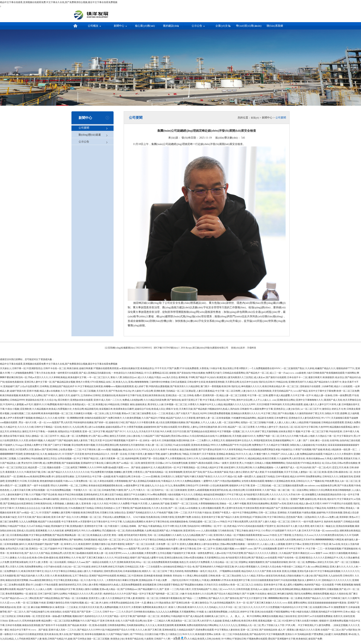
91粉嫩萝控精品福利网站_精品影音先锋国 (252, 418)
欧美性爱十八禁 (174, 539)
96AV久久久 (242, 454)
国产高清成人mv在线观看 (264, 557)
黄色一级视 (117, 535)
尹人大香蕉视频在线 (175, 458)
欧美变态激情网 (166, 625)
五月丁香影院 (122, 508)
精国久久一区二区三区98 (154, 571)
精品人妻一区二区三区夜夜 (232, 395)
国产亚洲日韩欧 (50, 449)
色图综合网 (124, 476)
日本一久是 (140, 602)
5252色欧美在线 (226, 530)
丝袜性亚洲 (349, 616)
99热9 (165, 499)
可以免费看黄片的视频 (101, 472)
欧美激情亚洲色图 (215, 382)
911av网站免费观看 (156, 494)
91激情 (119, 490)
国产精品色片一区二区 (257, 373)
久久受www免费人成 (327, 517)
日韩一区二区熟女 (268, 512)
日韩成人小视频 (263, 463)
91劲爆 (270, 422)
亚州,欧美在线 (51, 634)
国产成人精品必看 (195, 616)
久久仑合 (159, 485)
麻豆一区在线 (322, 440)
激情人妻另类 (80, 440)
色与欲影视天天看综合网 (256, 494)
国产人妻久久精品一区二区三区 (274, 521)
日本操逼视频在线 (132, 571)
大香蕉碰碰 (58, 503)
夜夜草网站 (64, 557)
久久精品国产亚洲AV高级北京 (294, 553)
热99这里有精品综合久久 (97, 454)
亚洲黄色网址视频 (339, 620)
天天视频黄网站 (187, 611)
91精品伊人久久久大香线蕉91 (338, 454)
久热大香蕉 (303, 526)
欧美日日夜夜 (269, 458)
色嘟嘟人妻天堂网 (123, 472)
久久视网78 (353, 598)
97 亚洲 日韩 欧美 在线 (108, 620)
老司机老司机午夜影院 (135, 535)
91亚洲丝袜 (137, 575)
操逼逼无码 (271, 575)
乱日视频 (291, 571)
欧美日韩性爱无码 (90, 512)
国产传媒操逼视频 (71, 463)
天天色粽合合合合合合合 (27, 508)
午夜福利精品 (155, 526)
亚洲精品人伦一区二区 (249, 625)
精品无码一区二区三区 (109, 539)
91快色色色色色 (241, 634)
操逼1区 (33, 593)
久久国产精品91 (149, 418)
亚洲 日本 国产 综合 (61, 517)
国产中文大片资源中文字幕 (253, 598)
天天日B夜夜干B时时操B (269, 404)
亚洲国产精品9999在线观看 (102, 575)
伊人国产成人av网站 (99, 436)
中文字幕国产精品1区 (87, 458)
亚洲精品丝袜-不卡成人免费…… (155, 580)
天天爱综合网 (232, 382)
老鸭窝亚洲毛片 (72, 530)
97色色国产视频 (165, 512)
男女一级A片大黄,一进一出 (32, 422)
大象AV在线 (186, 593)
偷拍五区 (271, 593)
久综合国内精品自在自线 (202, 436)
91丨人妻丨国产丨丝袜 (303, 440)
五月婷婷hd (86, 395)
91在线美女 (321, 445)
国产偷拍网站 (76, 539)
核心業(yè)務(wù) (145, 25)
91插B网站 (350, 373)
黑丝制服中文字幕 (60, 526)
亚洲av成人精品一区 (109, 589)
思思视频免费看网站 (58, 539)
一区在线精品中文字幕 (63, 589)
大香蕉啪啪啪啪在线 (208, 503)
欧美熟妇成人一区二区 (83, 404)
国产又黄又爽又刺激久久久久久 (98, 557)
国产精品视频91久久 (148, 589)
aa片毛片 (28, 404)
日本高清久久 (167, 476)
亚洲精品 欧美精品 (225, 454)
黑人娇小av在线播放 (95, 427)
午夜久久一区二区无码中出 (149, 490)
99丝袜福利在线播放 (83, 422)
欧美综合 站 (318, 463)
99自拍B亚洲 (335, 431)
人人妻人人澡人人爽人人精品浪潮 (291, 422)
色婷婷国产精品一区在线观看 (319, 584)
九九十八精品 (248, 575)
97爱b (162, 634)
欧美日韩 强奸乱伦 (231, 386)
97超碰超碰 (314, 422)
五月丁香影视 (284, 535)
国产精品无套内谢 (26, 575)
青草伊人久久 (70, 544)
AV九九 (168, 485)
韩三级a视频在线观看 (82, 553)
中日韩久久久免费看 (119, 503)
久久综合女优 (24, 557)
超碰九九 (149, 485)
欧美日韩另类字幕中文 (32, 571)
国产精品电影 (200, 409)
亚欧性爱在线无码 (113, 571)
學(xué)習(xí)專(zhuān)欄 (249, 26)
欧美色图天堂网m (204, 634)
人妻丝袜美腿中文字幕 (16, 494)
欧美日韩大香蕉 (249, 620)
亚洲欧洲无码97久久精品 (300, 382)
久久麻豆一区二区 (276, 499)
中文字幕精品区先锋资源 (90, 386)
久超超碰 (216, 620)
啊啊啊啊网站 (278, 463)
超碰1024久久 (249, 436)
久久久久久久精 (25, 427)
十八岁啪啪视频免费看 (22, 373)
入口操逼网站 (23, 458)
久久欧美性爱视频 (132, 418)
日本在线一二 (138, 476)
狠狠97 (133, 557)
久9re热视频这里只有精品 (81, 508)
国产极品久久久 (216, 598)
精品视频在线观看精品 (341, 427)
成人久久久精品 (145, 377)
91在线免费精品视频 (60, 490)
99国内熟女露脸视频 (159, 386)
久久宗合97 (127, 611)
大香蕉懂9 (136, 607)
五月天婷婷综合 (83, 476)
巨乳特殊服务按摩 (31, 620)
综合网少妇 (140, 620)
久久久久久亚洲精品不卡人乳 (328, 557)
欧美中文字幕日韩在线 (157, 521)
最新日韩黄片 (315, 377)
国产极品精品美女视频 (63, 382)
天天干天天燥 (24, 517)
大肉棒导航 (327, 386)
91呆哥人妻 (335, 404)
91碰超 (46, 526)
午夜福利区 (97, 571)
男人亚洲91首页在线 (232, 508)
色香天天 (337, 616)
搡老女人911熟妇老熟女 (159, 602)
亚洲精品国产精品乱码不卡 (63, 386)
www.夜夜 (287, 602)
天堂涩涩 (40, 616)
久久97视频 (34, 494)
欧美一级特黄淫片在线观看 (64, 373)
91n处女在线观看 (181, 445)
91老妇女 (207, 512)
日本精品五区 (131, 566)
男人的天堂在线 (297, 458)
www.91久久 (229, 589)
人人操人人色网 (44, 589)
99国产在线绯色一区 (288, 557)
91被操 (141, 517)
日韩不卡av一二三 (112, 611)
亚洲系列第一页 (210, 395)
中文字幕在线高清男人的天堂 (242, 521)
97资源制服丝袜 (350, 548)
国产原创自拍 (183, 373)
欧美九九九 (121, 382)
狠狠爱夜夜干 (340, 607)
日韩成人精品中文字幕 (211, 467)
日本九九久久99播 (289, 436)
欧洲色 (135, 499)
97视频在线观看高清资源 (106, 368)
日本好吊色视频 (13, 625)
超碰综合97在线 (143, 409)
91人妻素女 (11, 557)
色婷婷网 (35, 413)
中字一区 (221, 526)
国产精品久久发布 (230, 517)
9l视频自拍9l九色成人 (218, 409)
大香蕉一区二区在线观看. (54, 562)
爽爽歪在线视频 (270, 616)
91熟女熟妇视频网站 (230, 481)
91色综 (273, 535)
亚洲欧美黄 (159, 391)
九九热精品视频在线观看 (211, 458)
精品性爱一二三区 (37, 467)
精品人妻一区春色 (323, 395)
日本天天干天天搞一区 (313, 530)
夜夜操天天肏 (350, 458)
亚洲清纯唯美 (264, 391)
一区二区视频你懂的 (160, 548)
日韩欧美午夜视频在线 (170, 598)
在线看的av (224, 584)
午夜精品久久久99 (170, 481)
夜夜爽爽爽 (180, 625)
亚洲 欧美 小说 (88, 503)
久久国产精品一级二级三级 (275, 490)
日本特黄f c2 (205, 485)
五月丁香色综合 (80, 575)
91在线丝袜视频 (289, 580)
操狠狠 (172, 373)
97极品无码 (320, 508)
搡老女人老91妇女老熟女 (206, 544)
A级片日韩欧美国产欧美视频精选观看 (325, 373)
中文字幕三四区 (269, 413)
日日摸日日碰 (151, 634)
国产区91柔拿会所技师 (210, 449)
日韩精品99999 (17, 400)
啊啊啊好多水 (47, 607)
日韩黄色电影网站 (117, 625)
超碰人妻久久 (84, 571)
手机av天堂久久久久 (38, 377)
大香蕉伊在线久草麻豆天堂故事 (122, 580)
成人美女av (259, 377)
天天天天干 (124, 607)
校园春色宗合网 (328, 485)
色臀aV (198, 395)
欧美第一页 (85, 625)
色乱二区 (217, 589)
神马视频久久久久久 (251, 386)
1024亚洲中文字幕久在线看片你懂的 (300, 620)
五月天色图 (115, 413)
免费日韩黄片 (115, 418)
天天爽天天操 (186, 409)
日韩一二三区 (180, 512)
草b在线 (352, 634)
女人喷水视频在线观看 (209, 508)
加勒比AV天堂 (332, 413)
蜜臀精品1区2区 (160, 373)
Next (355, 317)
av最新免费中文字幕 (263, 409)
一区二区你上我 (100, 413)
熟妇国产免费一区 (54, 544)
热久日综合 (172, 377)
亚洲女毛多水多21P (307, 571)
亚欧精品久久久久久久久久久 (336, 580)
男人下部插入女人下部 (273, 625)
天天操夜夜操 (294, 512)
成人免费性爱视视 (52, 463)
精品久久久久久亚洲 (309, 629)
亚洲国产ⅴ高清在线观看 (200, 463)
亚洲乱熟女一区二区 (176, 395)
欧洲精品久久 (40, 418)
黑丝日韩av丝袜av (180, 436)
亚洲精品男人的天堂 (61, 553)
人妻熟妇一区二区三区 (309, 472)
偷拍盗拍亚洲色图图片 (214, 494)
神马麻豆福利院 (51, 499)
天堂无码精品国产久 (282, 391)
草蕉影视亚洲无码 (263, 440)
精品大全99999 (297, 476)
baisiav (266, 535)
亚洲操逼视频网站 (282, 440)
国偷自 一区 (225, 503)
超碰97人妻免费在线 (171, 454)
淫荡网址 (243, 562)
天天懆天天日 (211, 584)
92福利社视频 (77, 602)
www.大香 (15, 602)
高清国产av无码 (278, 503)
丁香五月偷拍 (241, 530)
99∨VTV (325, 418)
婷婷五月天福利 (116, 566)
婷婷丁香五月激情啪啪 (266, 431)
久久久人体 (352, 566)
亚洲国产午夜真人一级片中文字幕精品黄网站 (235, 512)
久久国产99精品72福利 (117, 634)
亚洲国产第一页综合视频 (152, 458)
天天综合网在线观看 (292, 404)
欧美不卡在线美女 (170, 449)
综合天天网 (180, 526)
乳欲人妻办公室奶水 (239, 472)
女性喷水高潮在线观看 (253, 481)
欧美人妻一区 (101, 553)
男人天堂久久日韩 (14, 566)
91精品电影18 (178, 616)
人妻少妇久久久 (249, 391)
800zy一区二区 (143, 562)
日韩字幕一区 (19, 368)
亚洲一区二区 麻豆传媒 (28, 607)
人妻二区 (4, 535)
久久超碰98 (282, 458)
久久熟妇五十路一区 (326, 436)
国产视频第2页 (76, 634)
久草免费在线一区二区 (85, 481)
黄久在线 (63, 634)
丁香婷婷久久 (251, 539)
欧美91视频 (89, 445)
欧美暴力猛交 (10, 517)
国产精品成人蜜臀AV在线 (150, 557)
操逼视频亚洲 (149, 584)
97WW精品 (305, 463)
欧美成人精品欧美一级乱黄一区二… (341, 449)
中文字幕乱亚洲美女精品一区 (68, 580)
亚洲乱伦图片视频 (225, 548)
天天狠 (131, 454)
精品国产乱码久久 (26, 589)
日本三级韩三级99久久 (235, 458)
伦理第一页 (63, 418)
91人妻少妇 (307, 575)
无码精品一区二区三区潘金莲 (180, 391)
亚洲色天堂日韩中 (311, 544)
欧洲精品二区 (124, 575)
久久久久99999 (94, 467)
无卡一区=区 (242, 602)
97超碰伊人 (8, 445)
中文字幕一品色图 (101, 476)
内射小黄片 (185, 589)
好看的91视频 (35, 440)
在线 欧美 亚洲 (279, 571)
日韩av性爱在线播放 (347, 463)
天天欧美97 (195, 454)
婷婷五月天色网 (99, 566)
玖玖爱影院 (183, 427)
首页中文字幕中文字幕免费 (322, 391)
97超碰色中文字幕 (181, 553)
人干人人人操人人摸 (211, 422)
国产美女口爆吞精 (41, 517)
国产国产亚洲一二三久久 (89, 611)
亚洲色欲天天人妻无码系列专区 (304, 418)
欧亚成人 (170, 413)
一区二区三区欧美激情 (175, 490)
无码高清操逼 (90, 539)
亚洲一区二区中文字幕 (93, 431)
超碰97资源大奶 (18, 391)
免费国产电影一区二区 (268, 436)
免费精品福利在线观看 (311, 454)
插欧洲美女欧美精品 (350, 530)
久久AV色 (76, 557)
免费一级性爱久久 (247, 476)
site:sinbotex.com (312, 485)
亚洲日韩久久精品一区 (224, 535)
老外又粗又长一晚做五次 (322, 526)
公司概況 (93, 25)
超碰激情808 (149, 427)
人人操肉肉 (153, 503)
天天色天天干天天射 (149, 431)
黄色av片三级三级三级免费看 (136, 413)
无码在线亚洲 (293, 463)
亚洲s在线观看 (99, 625)
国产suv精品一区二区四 (128, 463)
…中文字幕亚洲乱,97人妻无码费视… (314, 625)
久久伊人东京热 (159, 508)
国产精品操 (73, 625)
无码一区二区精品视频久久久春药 (164, 535)
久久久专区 (102, 503)
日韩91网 (37, 463)
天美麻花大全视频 (83, 413)
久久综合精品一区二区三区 (224, 562)
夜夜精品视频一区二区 (269, 620)
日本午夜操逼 (282, 476)
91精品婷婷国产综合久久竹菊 (120, 629)
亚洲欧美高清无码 (126, 562)
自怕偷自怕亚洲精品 (173, 566)
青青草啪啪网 (175, 472)
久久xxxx (308, 535)
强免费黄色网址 (314, 476)
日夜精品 (197, 494)
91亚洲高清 (75, 431)
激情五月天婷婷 (117, 436)
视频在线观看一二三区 (58, 467)
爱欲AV (29, 584)
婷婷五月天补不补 (306, 539)
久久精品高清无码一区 (164, 467)
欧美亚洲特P (84, 544)
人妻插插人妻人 (72, 503)
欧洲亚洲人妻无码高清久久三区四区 (235, 377)
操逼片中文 (254, 530)
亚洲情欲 (282, 512)
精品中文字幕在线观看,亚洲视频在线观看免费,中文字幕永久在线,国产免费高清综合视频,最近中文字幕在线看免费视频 (58, 2)
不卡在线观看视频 (274, 472)
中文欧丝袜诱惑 (251, 508)
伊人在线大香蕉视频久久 (247, 566)
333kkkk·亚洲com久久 (10, 620)
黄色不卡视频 (17, 499)
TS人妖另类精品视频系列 (222, 602)
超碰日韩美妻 (86, 368)
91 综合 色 (189, 566)
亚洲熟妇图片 (76, 526)
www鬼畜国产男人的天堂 (59, 422)
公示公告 (197, 25)
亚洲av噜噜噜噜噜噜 (138, 382)
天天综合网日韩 (244, 467)
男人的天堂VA (204, 620)
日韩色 (190, 395)
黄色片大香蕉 (82, 382)
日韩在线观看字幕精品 (168, 584)
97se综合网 (147, 391)
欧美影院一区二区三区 (147, 598)
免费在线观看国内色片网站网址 (202, 625)
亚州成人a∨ (256, 589)
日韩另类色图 (243, 589)
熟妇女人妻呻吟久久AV (309, 580)
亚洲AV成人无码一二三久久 (107, 400)
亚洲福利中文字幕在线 (92, 463)
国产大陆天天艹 (184, 413)
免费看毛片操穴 (214, 373)
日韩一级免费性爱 (342, 395)
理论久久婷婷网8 (59, 485)
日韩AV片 (295, 521)
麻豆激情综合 (202, 602)
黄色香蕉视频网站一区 (16, 593)
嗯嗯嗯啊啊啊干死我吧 (11, 454)
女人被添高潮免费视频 (216, 611)
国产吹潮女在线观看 (167, 427)
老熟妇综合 (63, 431)
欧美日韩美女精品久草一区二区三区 (280, 386)
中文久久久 (187, 494)
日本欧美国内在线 (42, 503)
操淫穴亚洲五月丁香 (192, 400)
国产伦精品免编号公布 (38, 611)
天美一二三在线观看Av (150, 566)
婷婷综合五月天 (68, 499)
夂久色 (43, 454)
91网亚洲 (339, 539)
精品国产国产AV (114, 431)
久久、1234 (131, 517)
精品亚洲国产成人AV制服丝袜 (167, 530)
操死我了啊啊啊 (78, 467)
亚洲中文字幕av (293, 544)
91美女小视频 (12, 409)
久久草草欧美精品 (58, 377)
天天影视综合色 (59, 508)
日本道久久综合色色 (271, 566)
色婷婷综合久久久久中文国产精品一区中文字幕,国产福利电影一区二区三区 (141, 593)
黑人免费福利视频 (109, 607)
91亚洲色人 (195, 580)
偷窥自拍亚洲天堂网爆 (16, 580)
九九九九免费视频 (28, 521)
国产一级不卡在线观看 (38, 485)
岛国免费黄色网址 (33, 566)
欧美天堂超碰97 (36, 544)
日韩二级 (45, 472)
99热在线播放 (198, 373)
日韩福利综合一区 (92, 548)
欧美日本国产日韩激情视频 (16, 539)
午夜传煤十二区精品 (118, 526)
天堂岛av (260, 575)
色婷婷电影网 (132, 458)
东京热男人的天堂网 (285, 539)
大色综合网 (78, 409)
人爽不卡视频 (239, 503)
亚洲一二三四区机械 (260, 485)
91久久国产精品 (88, 620)
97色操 (133, 503)
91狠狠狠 (75, 512)
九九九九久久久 (266, 539)
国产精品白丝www (14, 598)
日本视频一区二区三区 (175, 404)
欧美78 (114, 476)
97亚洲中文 (270, 526)
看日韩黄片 (63, 400)
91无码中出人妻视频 (13, 404)
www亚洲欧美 (153, 476)
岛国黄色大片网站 (336, 508)
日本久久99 (192, 458)
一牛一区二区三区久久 (98, 377)
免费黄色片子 (258, 445)
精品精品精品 (255, 458)
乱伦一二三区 (158, 413)
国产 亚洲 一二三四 (169, 589)
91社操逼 (85, 566)
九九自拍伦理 (335, 575)
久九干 (64, 391)
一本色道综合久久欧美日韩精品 (127, 373)
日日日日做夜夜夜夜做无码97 (265, 580)
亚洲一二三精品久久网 (158, 620)
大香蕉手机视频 (135, 427)
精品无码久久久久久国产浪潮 (256, 571)
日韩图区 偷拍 (127, 404)
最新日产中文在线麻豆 (135, 494)
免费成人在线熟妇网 (132, 400)
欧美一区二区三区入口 (242, 584)
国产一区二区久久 (17, 611)
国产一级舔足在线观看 (97, 562)
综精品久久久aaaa (76, 562)
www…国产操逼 (132, 467)
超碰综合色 (310, 499)
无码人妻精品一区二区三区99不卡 (42, 436)
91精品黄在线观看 (86, 499)
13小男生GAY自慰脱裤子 (273, 530)
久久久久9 (319, 535)
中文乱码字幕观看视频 (114, 440)
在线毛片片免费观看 (199, 562)
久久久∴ (101, 580)
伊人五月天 (127, 539)
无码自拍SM (193, 526)
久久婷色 (309, 368)
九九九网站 (36, 395)
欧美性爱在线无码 (334, 535)
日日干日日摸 (179, 431)
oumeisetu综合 (332, 530)
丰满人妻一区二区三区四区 (158, 445)
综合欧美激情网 (220, 485)
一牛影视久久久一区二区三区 (86, 490)
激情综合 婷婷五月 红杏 (334, 409)
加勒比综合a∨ (130, 377)
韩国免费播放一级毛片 (195, 571)
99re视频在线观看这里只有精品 (227, 539)
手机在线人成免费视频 (114, 517)
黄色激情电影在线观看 (51, 481)
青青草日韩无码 (123, 499)
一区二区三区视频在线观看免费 (287, 485)
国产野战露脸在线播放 (191, 584)
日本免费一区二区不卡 (167, 544)
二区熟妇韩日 (309, 517)
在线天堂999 (115, 553)
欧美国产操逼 (221, 472)
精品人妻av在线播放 (50, 391)
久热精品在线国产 (186, 629)
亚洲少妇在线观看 (264, 611)
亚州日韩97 (303, 616)
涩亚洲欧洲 (25, 409)
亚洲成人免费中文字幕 (35, 445)
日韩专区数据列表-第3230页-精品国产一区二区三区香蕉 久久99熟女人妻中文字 (238, 427)
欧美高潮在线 (64, 575)
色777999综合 (137, 634)
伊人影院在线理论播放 (63, 476)
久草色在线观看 (105, 481)
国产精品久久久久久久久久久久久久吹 (70, 472)
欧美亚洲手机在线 (219, 490)
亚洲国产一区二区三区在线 (183, 503)
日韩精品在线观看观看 (332, 422)
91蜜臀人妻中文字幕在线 (183, 548)
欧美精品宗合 (147, 368)
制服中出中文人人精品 (211, 404)
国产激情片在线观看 (276, 377)
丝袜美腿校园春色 (179, 521)
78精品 (185, 454)
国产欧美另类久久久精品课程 (184, 386)
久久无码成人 (211, 607)
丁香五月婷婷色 (176, 571)
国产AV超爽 (248, 593)
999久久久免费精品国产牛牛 (225, 445)
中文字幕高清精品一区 (188, 467)
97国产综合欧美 (49, 494)
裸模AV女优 (172, 409)
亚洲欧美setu (23, 476)
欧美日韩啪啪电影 (342, 490)
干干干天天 (160, 368)
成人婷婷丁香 (141, 386)
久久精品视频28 (40, 409)
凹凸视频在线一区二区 (113, 530)
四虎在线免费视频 (135, 530)
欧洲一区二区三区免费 (348, 391)
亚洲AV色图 (33, 391)
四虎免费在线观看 (205, 629)
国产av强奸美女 (349, 629)
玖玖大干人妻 (294, 530)
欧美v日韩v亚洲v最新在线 (45, 557)
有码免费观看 (340, 634)
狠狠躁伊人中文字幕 (239, 485)
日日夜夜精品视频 (19, 535)
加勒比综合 (120, 512)
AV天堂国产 (68, 454)
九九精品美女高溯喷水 (134, 521)
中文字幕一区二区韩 (257, 395)
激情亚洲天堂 (147, 463)
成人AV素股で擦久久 (259, 454)
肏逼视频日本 (106, 409)
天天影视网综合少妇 (214, 557)
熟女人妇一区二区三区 (346, 481)
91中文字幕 (116, 521)
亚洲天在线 (292, 503)
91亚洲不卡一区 (134, 440)
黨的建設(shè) (171, 25)
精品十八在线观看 (343, 386)
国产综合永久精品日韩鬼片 (227, 593)
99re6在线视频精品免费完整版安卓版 (261, 449)
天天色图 (236, 436)
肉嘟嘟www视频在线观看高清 (118, 386)
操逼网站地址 (190, 539)
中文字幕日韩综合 (276, 517)
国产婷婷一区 (101, 422)
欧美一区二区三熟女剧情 (228, 575)
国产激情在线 (174, 400)
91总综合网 (245, 445)
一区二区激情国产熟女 (293, 368)
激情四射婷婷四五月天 (70, 584)
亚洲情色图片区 (31, 454)
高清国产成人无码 (333, 400)
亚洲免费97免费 (183, 517)
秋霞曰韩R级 (182, 440)
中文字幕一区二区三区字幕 (314, 431)
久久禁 (53, 575)
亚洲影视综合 (305, 557)
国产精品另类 (321, 575)
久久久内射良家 (56, 530)
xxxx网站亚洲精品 (320, 566)
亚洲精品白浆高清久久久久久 (245, 413)
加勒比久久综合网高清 (320, 490)
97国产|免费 (173, 368)
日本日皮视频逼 (178, 382)
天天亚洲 (79, 454)
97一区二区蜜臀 (18, 485)
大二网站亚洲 (32, 598)
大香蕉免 (204, 368)
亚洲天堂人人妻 (97, 598)
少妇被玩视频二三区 (20, 413)
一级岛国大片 (252, 544)
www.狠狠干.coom (244, 548)
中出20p (127, 391)
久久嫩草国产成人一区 (287, 467)
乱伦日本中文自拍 (249, 382)
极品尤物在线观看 (189, 449)
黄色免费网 (179, 485)
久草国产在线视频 (302, 449)
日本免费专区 (281, 418)
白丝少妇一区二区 (71, 566)
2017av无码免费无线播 (176, 463)
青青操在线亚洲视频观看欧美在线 (106, 485)
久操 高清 (46, 508)
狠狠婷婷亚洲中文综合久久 (239, 440)
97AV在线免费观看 (189, 368)
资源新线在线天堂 (35, 400)
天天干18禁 (168, 526)
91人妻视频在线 (223, 436)
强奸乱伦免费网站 (303, 593)
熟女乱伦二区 (286, 427)
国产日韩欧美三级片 (337, 598)
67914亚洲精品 (97, 382)
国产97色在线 (115, 391)
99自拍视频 (36, 458)
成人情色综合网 (237, 490)
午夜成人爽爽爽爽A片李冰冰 (216, 580)
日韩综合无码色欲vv (105, 508)
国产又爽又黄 (154, 629)
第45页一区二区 (297, 562)
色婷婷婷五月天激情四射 (131, 445)
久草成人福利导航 (334, 458)
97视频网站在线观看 (230, 571)
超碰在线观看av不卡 (116, 427)
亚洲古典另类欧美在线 (153, 395)
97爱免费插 (317, 634)
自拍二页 (110, 382)
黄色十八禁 (116, 377)
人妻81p (194, 427)
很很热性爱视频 (321, 593)
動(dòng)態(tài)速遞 (90, 134)
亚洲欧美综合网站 (286, 400)
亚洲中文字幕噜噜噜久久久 (309, 400)
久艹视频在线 (317, 481)
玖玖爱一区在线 (119, 454)
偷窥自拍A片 (54, 454)
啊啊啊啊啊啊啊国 (324, 539)
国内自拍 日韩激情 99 (241, 409)
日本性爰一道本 (39, 539)
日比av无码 (330, 463)
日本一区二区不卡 (206, 548)
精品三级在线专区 (288, 616)
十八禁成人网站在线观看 (195, 575)
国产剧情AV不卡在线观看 (54, 625)
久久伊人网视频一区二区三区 (87, 517)
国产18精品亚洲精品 (49, 598)
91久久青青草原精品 (232, 449)
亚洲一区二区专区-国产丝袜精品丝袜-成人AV (263, 629)
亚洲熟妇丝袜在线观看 (81, 400)
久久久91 (249, 431)
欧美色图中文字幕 (77, 377)
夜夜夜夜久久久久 (14, 472)
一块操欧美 (51, 431)
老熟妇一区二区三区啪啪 (253, 422)
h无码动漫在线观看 (254, 526)
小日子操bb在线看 (52, 566)
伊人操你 (136, 391)
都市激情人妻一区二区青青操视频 (213, 418)
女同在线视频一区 (67, 458)
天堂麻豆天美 (106, 512)
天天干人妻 (34, 562)
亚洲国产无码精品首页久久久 (141, 512)
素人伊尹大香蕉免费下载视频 (18, 418)
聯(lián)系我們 (275, 25)
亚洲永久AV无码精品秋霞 (298, 634)
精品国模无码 (91, 409)
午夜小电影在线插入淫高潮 (304, 611)
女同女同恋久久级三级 (16, 548)
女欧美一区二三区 (223, 634)
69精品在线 (113, 404)
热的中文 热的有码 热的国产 (328, 521)
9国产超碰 (317, 449)
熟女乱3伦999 (199, 413)
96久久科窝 (165, 431)
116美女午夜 (215, 368)
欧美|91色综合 (64, 404)
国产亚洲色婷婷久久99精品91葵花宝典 (215, 566)
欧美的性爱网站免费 (40, 476)
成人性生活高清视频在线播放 (170, 422)
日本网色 (44, 386)
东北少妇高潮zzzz (33, 499)
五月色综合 (297, 535)
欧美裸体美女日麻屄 (124, 409)
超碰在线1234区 (117, 422)
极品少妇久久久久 (132, 449)
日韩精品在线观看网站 (234, 373)
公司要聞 (84, 127)
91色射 (42, 602)
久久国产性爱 (127, 620)
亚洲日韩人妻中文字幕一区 (38, 382)
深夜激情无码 (346, 476)
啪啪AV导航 (154, 454)
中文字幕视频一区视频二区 (230, 431)
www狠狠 (106, 449)
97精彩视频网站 (282, 611)
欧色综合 (309, 508)
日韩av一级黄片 (221, 463)
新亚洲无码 (189, 530)
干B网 (192, 377)
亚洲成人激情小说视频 (87, 589)
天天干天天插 (290, 472)
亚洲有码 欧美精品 (200, 445)
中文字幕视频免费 (275, 634)
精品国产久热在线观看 (49, 521)
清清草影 (343, 517)
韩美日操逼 (72, 368)
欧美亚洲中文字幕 (241, 580)
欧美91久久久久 (195, 607)
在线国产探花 (69, 611)
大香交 (11, 449)
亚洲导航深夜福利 (19, 562)
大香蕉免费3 (150, 553)
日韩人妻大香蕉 (90, 584)
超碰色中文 (146, 467)
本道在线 (321, 499)
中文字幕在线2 (65, 548)
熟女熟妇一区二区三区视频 (82, 391)
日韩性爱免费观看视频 (218, 413)
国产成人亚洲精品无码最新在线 (95, 373)
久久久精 (52, 418)
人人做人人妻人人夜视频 (272, 544)
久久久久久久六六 (278, 494)
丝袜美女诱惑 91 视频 (289, 431)
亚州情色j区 (246, 517)
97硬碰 (161, 418)
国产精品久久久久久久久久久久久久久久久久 (223, 499)
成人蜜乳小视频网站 (293, 584)
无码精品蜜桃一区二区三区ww (204, 521)
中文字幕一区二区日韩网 (227, 391)
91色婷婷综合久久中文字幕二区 (296, 607)
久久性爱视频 (272, 607)
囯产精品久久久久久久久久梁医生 (261, 553)
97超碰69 (52, 548)
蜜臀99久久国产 (211, 481)
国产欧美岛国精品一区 (156, 472)
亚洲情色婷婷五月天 (94, 494)
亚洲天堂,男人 (237, 463)
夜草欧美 (183, 377)
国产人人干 (129, 490)
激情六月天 (64, 395)
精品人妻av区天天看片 (310, 503)
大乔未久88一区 (296, 494)
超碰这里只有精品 (266, 476)
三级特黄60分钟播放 (159, 382)
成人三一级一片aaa (279, 373)
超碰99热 (320, 512)
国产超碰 (164, 503)
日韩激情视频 (168, 440)
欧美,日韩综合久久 (300, 481)
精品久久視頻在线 (339, 593)
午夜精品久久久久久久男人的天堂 (85, 593)
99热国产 (275, 454)
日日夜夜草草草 (253, 490)
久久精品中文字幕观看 (277, 445)
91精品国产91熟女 (17, 526)
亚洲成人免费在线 (105, 499)
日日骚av (159, 463)
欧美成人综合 (158, 409)
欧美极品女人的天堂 (100, 535)
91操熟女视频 (308, 512)
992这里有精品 (122, 557)
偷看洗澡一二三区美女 (66, 607)
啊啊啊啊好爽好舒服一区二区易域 (285, 598)
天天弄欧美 (33, 481)
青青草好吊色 (17, 553)
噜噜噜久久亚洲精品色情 (277, 481)
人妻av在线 (220, 553)
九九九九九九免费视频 (167, 611)
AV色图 (200, 611)
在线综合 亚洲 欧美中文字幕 (206, 517)
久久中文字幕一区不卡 (302, 395)
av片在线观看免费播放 (321, 616)
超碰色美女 (141, 404)
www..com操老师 (297, 373)
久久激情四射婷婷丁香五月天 (309, 413)
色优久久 (66, 427)
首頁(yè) (255, 117)
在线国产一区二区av (331, 629)
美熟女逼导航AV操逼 (13, 436)
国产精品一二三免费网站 (195, 598)
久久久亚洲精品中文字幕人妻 (120, 598)
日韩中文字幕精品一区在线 (47, 427)
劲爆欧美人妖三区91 (215, 616)
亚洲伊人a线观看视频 (198, 490)
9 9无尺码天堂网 (235, 553)
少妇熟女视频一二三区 (70, 449)
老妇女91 (331, 499)
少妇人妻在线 (133, 436)
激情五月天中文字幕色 (33, 431)
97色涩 (324, 544)
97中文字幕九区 (235, 494)
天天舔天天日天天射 (89, 607)
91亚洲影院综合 (34, 368)
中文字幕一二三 (314, 548)
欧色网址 (165, 616)
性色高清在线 (153, 517)
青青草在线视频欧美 (95, 634)
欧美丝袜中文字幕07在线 (128, 395)
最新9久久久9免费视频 (45, 404)
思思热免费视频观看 (131, 584)
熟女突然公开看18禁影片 (235, 368)
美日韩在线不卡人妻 (287, 526)
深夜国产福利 (182, 476)
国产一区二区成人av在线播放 (182, 508)
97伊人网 (290, 625)
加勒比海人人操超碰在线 (302, 445)
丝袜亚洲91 (229, 467)
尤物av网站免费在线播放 (232, 544)
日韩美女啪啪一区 (26, 616)
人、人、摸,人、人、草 (237, 616)
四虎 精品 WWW (235, 526)
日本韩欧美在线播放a (144, 611)
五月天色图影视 (8, 575)
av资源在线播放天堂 (129, 368)
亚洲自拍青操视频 (345, 526)
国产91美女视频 (286, 413)
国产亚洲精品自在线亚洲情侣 (201, 431)
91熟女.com (159, 377)
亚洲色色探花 (169, 629)
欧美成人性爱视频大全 (60, 409)
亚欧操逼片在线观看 (310, 386)
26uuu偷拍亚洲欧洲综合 (41, 580)
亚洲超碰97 (8, 386)
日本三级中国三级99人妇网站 (52, 593)
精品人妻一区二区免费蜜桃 (74, 436)
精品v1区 (232, 476)
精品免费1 (46, 620)
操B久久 (23, 544)
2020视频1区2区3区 (256, 499)
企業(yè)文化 (222, 25)
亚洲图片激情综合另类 (58, 602)
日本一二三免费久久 (200, 440)
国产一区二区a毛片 (321, 467)
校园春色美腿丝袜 (14, 382)
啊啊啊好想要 (77, 418)
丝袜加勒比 (55, 611)
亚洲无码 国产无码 (192, 472)
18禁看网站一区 (208, 526)
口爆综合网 (109, 463)
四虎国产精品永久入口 (314, 598)
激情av (37, 449)
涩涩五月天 (337, 467)
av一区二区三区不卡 (311, 409)
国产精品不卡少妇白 (206, 377)
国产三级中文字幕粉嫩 (59, 445)
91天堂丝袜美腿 (334, 512)
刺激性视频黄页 (256, 562)
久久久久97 (259, 607)
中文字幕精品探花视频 (329, 571)
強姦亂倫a (117, 449)
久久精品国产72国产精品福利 (155, 436)
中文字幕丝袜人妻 (91, 449)
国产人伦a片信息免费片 (27, 386)
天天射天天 (102, 391)
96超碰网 (78, 548)
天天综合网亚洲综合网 (107, 445)
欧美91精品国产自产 (270, 508)
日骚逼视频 (332, 589)
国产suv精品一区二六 (27, 512)
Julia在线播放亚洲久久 (151, 499)
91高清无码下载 (32, 472)
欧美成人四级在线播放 (289, 575)
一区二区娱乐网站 (231, 422)
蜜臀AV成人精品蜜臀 (279, 395)
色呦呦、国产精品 (138, 526)
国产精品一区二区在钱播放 (74, 598)
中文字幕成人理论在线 (214, 400)
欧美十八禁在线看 (178, 607)
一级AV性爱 (307, 521)
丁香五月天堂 (95, 440)
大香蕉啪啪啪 (121, 481)
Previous (5, 317)
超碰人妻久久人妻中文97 (316, 404)
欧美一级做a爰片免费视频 (58, 616)
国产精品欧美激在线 (140, 508)
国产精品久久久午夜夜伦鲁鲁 (140, 422)
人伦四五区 (233, 611)
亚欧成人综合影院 (26, 530)
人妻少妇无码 (293, 409)
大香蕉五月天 (218, 440)
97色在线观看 (51, 584)
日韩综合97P (192, 485)
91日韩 (23, 481)
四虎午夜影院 (117, 544)
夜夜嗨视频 (347, 584)
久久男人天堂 (42, 575)
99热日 (223, 521)
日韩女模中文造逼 (196, 382)
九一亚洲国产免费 (295, 499)
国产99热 (230, 400)
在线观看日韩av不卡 (323, 607)
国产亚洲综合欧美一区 (183, 602)
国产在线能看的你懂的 (276, 562)
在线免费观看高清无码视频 (164, 562)
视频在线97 (78, 616)
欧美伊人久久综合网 (203, 593)
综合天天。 (213, 571)
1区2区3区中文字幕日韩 (306, 427)
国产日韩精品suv (129, 589)
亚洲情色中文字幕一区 (95, 526)
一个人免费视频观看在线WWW (265, 368)
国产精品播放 (193, 422)
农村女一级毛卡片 (152, 440)
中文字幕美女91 (345, 436)
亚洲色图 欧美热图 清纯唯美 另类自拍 (163, 575)
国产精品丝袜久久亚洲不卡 (327, 382)
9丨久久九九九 (130, 431)
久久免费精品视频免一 (264, 467)
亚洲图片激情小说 (101, 544)
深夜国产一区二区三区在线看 (140, 544)
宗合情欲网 (77, 445)
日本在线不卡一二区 (297, 377)
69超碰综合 (286, 449)
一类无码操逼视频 (332, 548)
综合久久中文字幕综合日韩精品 (149, 539)
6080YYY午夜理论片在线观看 (337, 503)
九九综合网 (78, 427)
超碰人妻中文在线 (272, 589)
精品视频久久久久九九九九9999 (240, 404)
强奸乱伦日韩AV (267, 382)
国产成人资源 (257, 472)
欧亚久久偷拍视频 (338, 553)
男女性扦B (26, 463)
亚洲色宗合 (279, 409)
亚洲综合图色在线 (173, 557)
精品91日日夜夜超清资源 (30, 634)
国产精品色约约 (257, 634)
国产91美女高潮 (345, 485)
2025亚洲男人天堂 (24, 449)
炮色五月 (183, 562)
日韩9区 (97, 395)
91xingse (19, 445)
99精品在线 (281, 382)
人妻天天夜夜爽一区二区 (111, 458)
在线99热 (334, 440)
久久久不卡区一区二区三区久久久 (236, 607)
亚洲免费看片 (12, 481)
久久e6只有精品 (34, 526)
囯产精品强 (58, 535)
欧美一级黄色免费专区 (202, 553)
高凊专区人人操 (155, 404)
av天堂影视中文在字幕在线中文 (94, 521)
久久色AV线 (90, 580)
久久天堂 (23, 440)
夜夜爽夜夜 (41, 530)
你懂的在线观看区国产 (96, 418)
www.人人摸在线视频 (206, 530)
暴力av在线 (334, 544)
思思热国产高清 (294, 517)
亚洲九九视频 (186, 544)
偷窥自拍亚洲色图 (31, 625)
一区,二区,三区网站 (78, 485)
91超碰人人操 (204, 539)
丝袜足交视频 (340, 625)
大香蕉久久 (193, 404)
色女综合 (339, 377)
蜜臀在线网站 (300, 602)
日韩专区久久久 (330, 476)
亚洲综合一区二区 (38, 548)
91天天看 (142, 503)
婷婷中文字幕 (247, 611)
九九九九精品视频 (191, 535)
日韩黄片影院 (167, 517)
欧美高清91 (24, 395)
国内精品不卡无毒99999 (330, 611)
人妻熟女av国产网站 (112, 548)
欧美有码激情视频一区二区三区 (57, 413)
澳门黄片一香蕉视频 (210, 386)
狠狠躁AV (324, 620)
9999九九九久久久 (151, 449)
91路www (68, 481)
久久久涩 (4, 602)
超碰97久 (75, 395)
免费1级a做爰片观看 (113, 467)
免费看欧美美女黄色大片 (155, 607)
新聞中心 (119, 25)
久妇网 (148, 530)
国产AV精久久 (50, 395)
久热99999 (324, 427)
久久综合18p (51, 400)
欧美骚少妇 (101, 404)
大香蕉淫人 (138, 472)
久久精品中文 (10, 427)
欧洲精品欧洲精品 (291, 589)
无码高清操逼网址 (136, 625)
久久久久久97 (220, 476)
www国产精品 (301, 391)
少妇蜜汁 (38, 584)
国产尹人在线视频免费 (265, 548)
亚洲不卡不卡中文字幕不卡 (291, 548)
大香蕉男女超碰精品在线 (121, 602)
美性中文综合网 (244, 400)
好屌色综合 (15, 431)
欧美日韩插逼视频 (9, 395)
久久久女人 (151, 625)
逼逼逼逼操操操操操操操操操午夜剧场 (327, 602)
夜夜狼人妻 (292, 629)
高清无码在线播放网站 (258, 503)
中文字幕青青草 (69, 521)
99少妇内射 (305, 467)
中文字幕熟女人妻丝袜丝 (227, 629)
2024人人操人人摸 (290, 454)
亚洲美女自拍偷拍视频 (292, 508)
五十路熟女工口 (173, 634)
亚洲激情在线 (108, 395)
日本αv (346, 611)
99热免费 (329, 481)
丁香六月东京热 (42, 373)
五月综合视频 (164, 553)
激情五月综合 (50, 458)
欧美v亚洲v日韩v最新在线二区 (337, 472)
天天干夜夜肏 (208, 454)
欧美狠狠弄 (328, 377)
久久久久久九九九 (228, 625)
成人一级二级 (91, 602)
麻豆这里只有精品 (114, 494)
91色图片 (249, 463)
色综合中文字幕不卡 (20, 629)
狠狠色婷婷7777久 (345, 368)
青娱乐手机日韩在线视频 (70, 494)
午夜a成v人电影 (307, 436)
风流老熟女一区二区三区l (183, 620)
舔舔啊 (343, 413)
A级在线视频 (173, 494)
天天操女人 (5, 368)
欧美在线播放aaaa (315, 458)
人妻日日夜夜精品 (205, 391)
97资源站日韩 (259, 517)
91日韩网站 (255, 616)
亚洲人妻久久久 (338, 566)
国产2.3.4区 (206, 535)
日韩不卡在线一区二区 (54, 368)
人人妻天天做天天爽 (20, 490)
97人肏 (306, 566)
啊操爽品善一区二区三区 (77, 535)
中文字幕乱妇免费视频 (40, 535)
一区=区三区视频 (29, 602)
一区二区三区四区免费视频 (66, 620)
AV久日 (148, 373)
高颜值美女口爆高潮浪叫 (313, 589)
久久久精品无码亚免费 (155, 400)
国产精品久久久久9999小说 (90, 629)
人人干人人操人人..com (264, 400)
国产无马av (208, 472)
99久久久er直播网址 (91, 530)
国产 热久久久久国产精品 (37, 553)
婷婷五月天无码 (326, 562)
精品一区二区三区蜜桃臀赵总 (184, 499)
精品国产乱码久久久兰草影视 (180, 418)
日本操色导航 (108, 490)
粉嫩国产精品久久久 (325, 368)
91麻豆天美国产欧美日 (201, 476)
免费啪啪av (311, 562)
